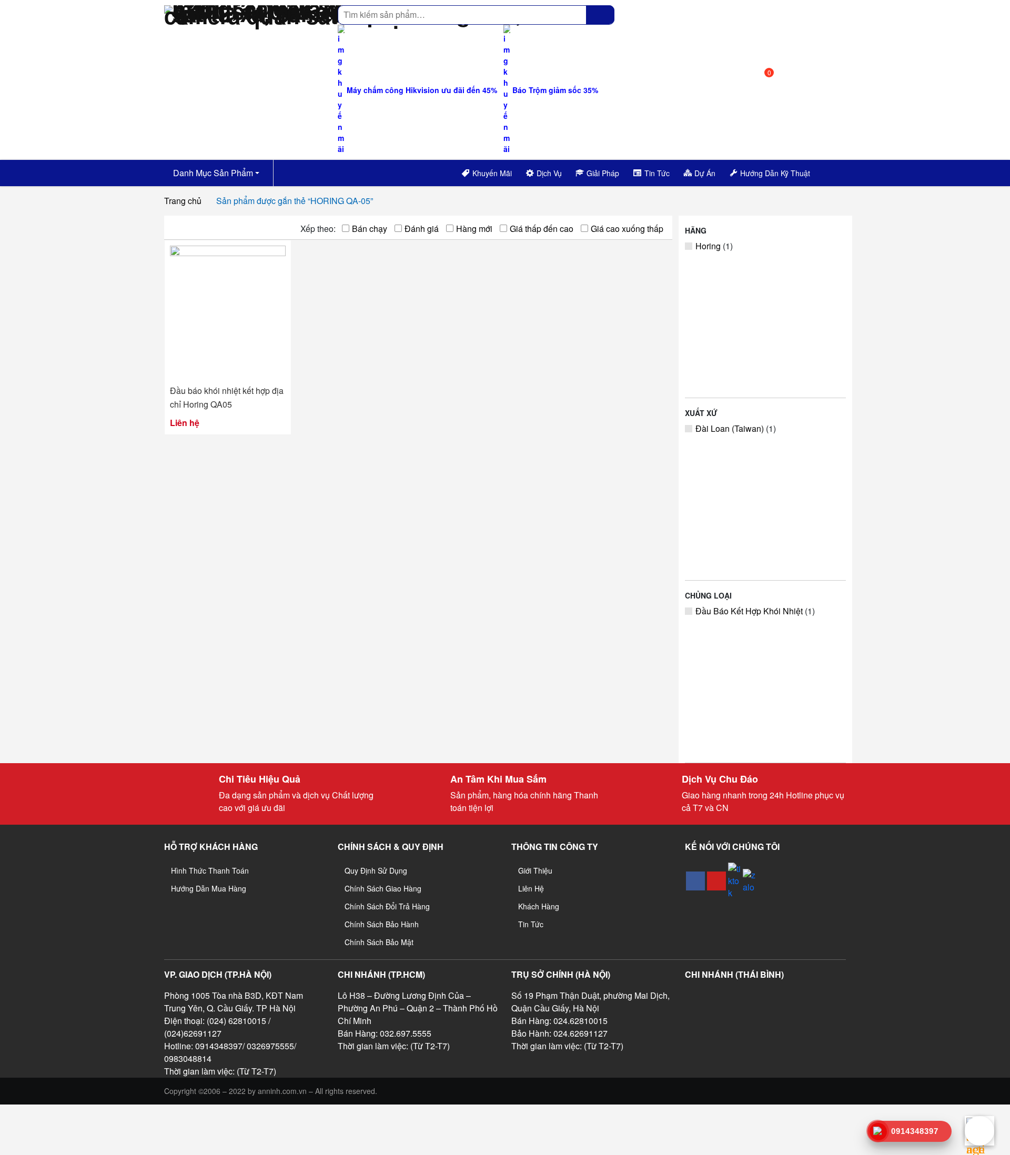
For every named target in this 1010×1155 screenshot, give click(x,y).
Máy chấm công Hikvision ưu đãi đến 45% (421, 90)
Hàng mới (474, 228)
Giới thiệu (535, 870)
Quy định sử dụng (376, 870)
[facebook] (695, 881)
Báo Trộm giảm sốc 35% (554, 90)
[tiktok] (734, 881)
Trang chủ (182, 201)
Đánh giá (422, 228)
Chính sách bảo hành (382, 924)
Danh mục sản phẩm (212, 173)
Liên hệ (531, 888)
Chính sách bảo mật (379, 942)
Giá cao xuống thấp (627, 228)
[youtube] (716, 881)
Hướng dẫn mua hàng (208, 888)
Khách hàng (538, 906)
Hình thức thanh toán (210, 870)
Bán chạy (369, 228)
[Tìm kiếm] (600, 14)
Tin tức (530, 924)
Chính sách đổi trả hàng (387, 906)
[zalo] (749, 881)
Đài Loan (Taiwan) (729, 428)
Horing (708, 246)
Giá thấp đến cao (541, 228)
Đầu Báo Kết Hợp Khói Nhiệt (749, 611)
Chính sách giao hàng (383, 888)
